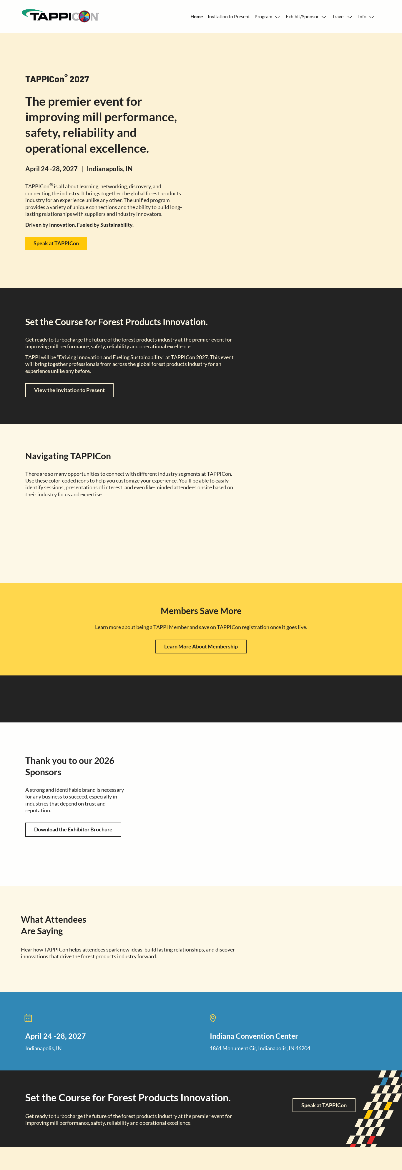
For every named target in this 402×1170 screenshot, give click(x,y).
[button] (268, 17)
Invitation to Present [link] (229, 16)
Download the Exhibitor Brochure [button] (73, 829)
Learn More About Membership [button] (201, 646)
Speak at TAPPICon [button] (56, 243)
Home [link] (196, 16)
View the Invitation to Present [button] (69, 390)
